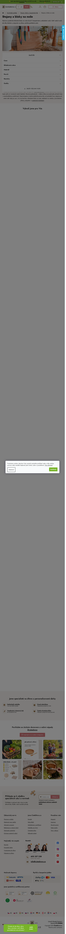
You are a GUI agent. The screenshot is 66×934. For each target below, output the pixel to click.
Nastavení (11, 470)
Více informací (49, 465)
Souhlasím (53, 469)
